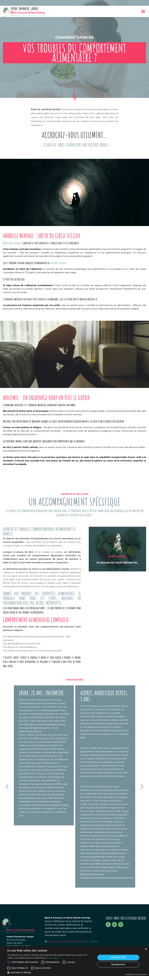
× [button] (146, 949)
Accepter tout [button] (118, 957)
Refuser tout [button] (118, 964)
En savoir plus (52, 958)
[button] (50, 972)
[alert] (74, 961)
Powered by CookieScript (136, 974)
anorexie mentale (13, 243)
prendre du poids (58, 263)
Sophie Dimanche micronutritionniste (72, 941)
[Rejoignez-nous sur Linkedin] (114, 924)
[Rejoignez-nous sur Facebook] (108, 924)
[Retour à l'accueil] (23, 11)
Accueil (50, 941)
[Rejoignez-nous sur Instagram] (120, 924)
